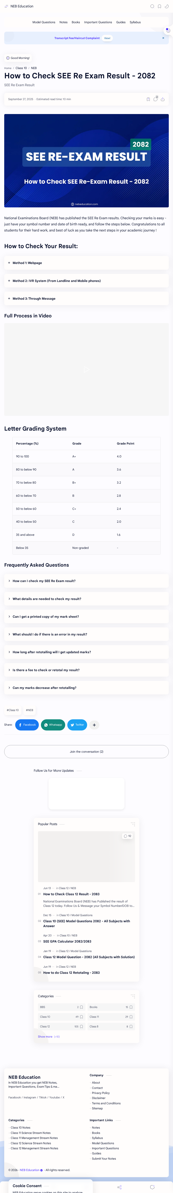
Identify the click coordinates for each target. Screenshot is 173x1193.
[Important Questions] (98, 22)
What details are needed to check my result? (47, 599)
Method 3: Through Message (34, 299)
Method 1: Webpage (27, 263)
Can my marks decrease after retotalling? (44, 688)
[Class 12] (64, 888)
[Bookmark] (159, 6)
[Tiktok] (42, 1097)
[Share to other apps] (94, 725)
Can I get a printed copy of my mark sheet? (46, 617)
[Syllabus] (135, 22)
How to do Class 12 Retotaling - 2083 (71, 973)
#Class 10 (13, 710)
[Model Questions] (43, 22)
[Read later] (148, 99)
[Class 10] (65, 915)
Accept (38, 1176)
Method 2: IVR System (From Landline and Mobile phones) (57, 281)
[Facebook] (14, 1097)
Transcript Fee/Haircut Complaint (77, 38)
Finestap (94, 1170)
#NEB (29, 710)
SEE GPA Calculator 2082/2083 (67, 941)
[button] (167, 6)
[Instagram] (30, 1097)
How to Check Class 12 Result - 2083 (71, 894)
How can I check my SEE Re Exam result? (44, 581)
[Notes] (63, 22)
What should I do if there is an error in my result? (50, 634)
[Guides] (121, 22)
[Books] (76, 22)
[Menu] (86, 1187)
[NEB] (73, 888)
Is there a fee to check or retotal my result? (46, 670)
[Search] (152, 6)
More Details (76, 1176)
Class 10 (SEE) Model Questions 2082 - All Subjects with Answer (86, 923)
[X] (63, 1097)
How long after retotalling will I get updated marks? (52, 652)
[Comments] (152, 1187)
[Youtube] (54, 1097)
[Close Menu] (163, 38)
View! (107, 38)
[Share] (119, 1187)
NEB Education (22, 6)
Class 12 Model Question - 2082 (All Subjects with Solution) (89, 957)
